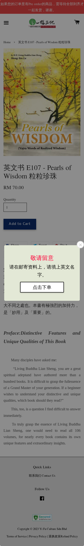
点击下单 (42, 287)
